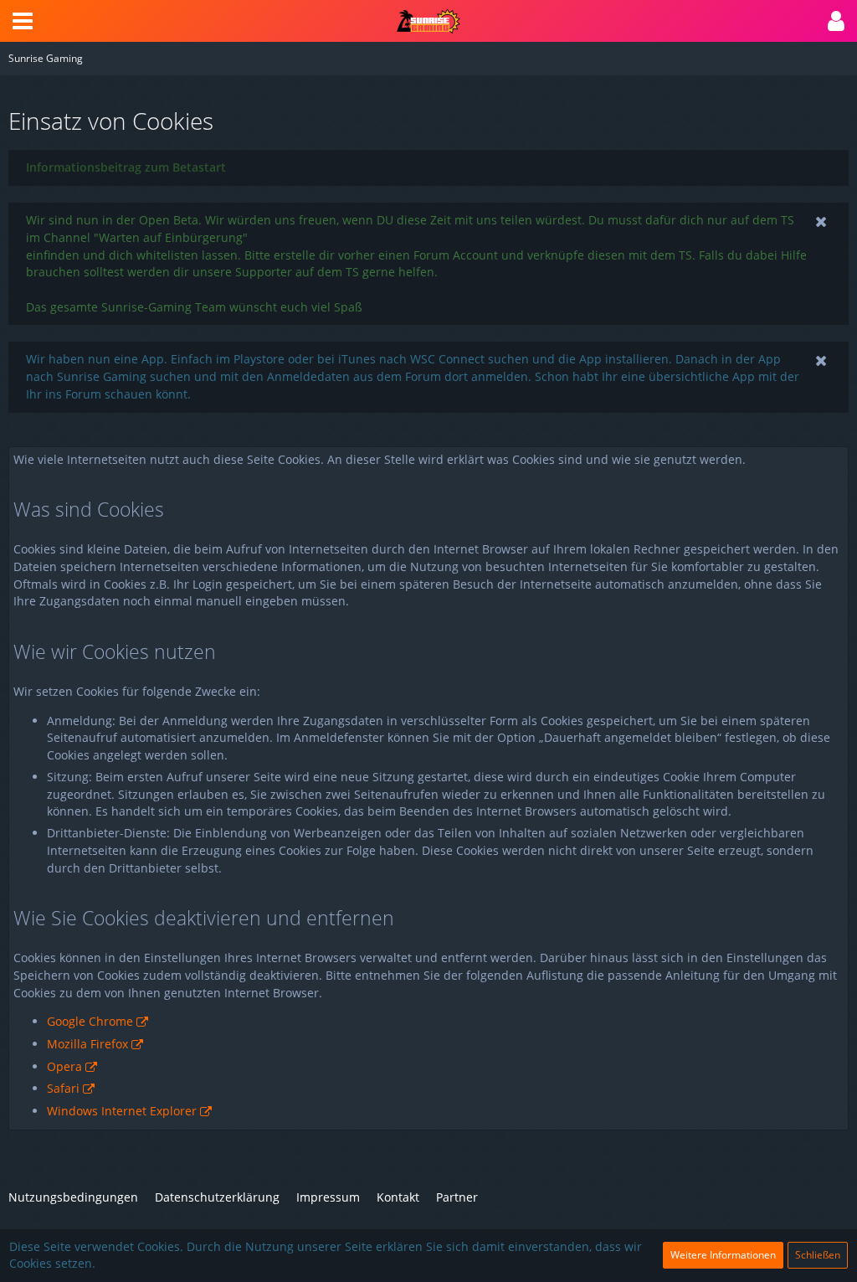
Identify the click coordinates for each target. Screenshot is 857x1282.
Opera (64, 1066)
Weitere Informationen (723, 1255)
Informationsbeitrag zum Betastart (126, 167)
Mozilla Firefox (87, 1044)
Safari (63, 1088)
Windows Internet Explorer (122, 1111)
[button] (22, 21)
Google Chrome (90, 1021)
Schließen (817, 1255)
